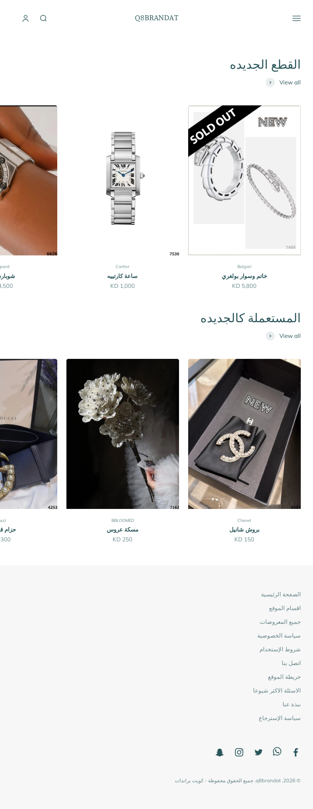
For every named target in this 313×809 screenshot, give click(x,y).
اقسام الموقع (285, 608)
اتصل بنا (291, 663)
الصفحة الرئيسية (281, 594)
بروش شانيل (244, 529)
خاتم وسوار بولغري (244, 275)
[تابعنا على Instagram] (239, 752)
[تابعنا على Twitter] (258, 752)
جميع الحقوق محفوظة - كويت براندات (214, 780)
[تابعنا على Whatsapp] (277, 753)
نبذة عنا (291, 704)
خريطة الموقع (284, 676)
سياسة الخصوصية (279, 635)
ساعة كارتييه (122, 275)
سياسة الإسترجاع (280, 718)
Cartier (122, 266)
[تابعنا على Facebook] (295, 752)
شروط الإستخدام (280, 649)
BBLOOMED (122, 520)
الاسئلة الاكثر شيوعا (277, 690)
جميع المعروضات (280, 621)
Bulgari (244, 266)
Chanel (244, 520)
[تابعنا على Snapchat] (220, 752)
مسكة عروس (123, 529)
